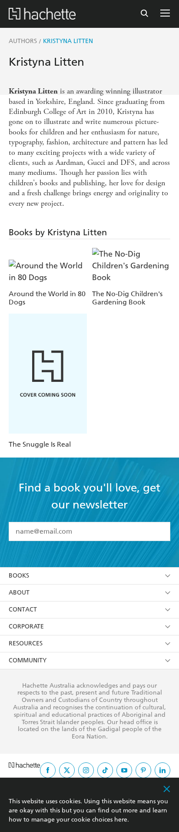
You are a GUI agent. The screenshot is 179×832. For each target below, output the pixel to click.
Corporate (26, 626)
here (120, 819)
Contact (23, 609)
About (19, 592)
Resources (26, 643)
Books (19, 575)
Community (27, 660)
